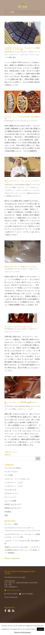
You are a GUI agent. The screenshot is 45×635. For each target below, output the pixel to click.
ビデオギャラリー (11, 493)
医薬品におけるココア (14, 196)
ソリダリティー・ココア (16, 55)
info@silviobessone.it (13, 590)
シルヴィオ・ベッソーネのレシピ (27, 187)
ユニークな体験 (10, 501)
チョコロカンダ (10, 490)
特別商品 (7, 512)
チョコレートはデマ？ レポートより (18, 326)
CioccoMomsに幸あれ (22, 185)
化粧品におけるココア (12, 504)
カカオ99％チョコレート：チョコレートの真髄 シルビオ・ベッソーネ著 (22, 49)
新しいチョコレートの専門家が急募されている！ (21, 403)
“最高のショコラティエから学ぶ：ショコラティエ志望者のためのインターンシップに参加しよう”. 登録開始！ (22, 550)
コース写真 (12, 187)
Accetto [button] (40, 629)
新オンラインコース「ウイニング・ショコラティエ (22, 182)
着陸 (14, 57)
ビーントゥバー (30, 55)
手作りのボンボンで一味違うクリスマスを (20, 266)
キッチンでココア (20, 52)
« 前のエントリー (10, 452)
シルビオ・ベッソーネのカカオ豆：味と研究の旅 (22, 118)
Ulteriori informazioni (22, 632)
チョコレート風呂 (11, 524)
